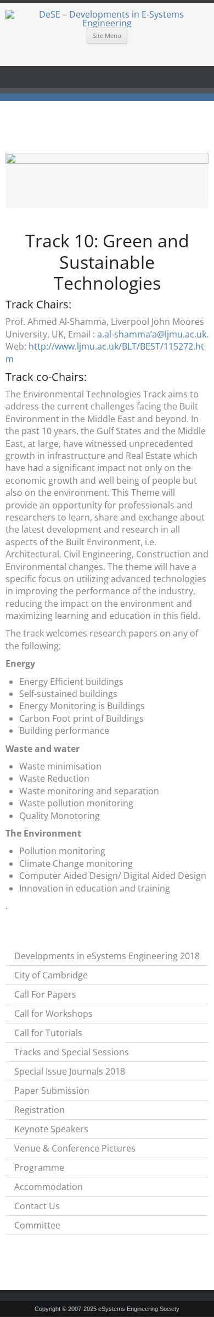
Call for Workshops (53, 1014)
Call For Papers (45, 994)
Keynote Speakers (51, 1129)
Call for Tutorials (48, 1033)
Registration (39, 1110)
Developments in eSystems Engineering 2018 (107, 956)
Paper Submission (51, 1090)
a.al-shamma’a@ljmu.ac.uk (151, 334)
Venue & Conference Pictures (75, 1148)
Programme (39, 1167)
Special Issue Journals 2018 (69, 1071)
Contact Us (37, 1206)
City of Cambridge (51, 975)
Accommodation (48, 1187)
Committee (37, 1225)
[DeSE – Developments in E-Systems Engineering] (107, 18)
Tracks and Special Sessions (71, 1052)
